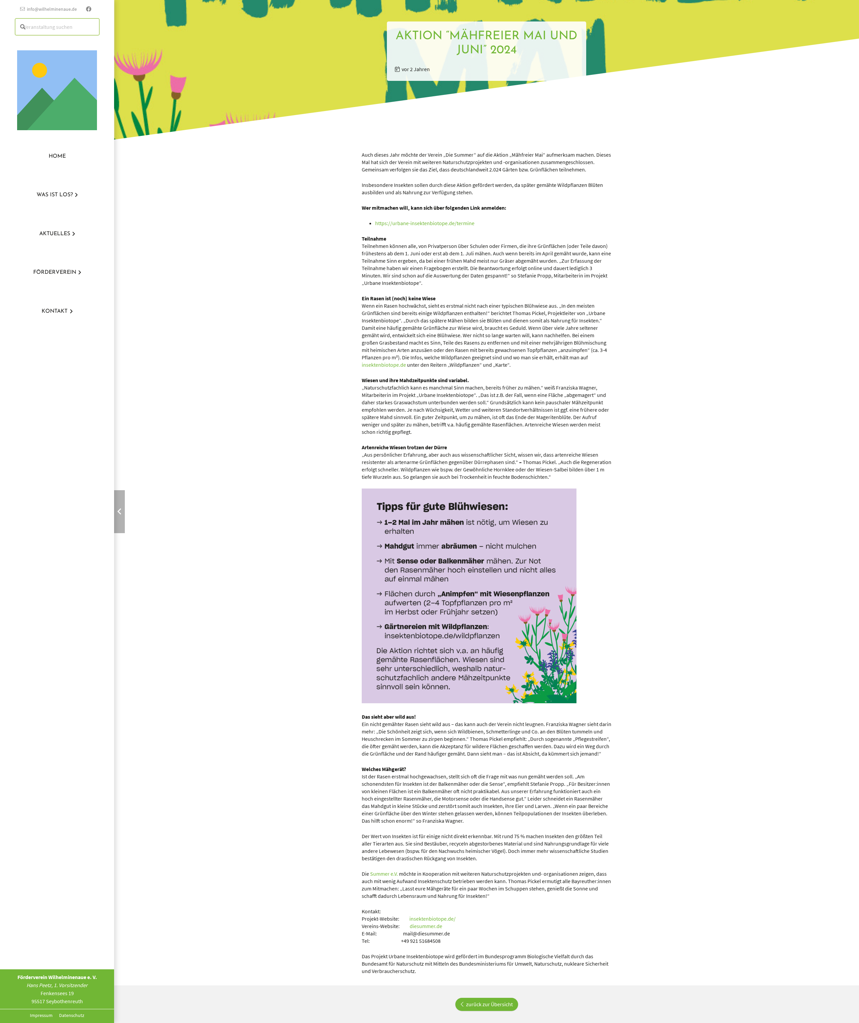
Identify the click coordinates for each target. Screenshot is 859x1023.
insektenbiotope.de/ (432, 918)
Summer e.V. (384, 873)
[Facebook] (88, 9)
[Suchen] (23, 27)
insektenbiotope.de (384, 364)
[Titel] (57, 80)
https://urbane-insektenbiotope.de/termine (424, 223)
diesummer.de (426, 926)
